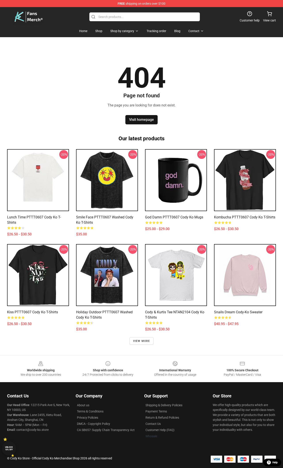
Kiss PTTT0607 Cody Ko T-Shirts (32, 312)
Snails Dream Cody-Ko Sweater (238, 312)
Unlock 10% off (9, 448)
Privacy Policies (87, 417)
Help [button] (275, 462)
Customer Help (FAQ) (159, 430)
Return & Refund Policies (162, 417)
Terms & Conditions (90, 411)
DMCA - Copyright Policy (93, 424)
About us (83, 405)
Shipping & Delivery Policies (163, 405)
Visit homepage (141, 119)
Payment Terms (156, 411)
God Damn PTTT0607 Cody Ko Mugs (174, 217)
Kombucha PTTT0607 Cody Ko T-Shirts (244, 217)
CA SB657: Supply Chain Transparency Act (106, 430)
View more (141, 341)
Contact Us (153, 424)
